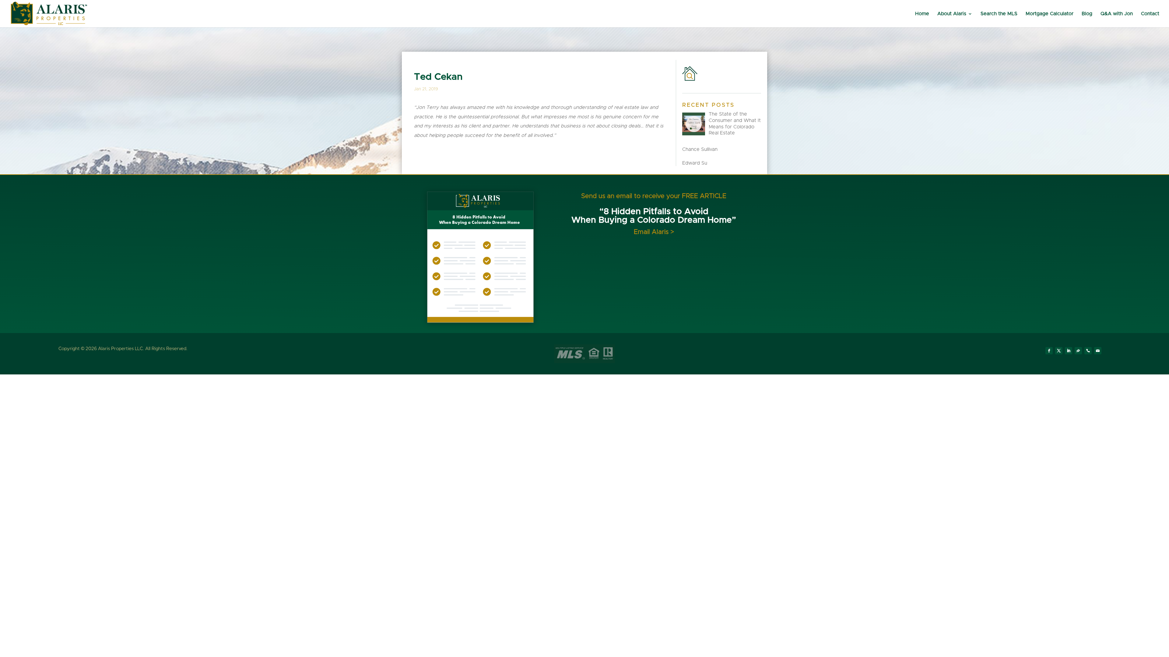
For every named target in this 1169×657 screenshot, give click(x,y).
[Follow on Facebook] (1049, 350)
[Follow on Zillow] (1078, 350)
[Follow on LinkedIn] (1068, 350)
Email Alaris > (654, 232)
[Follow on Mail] (1097, 350)
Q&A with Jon (1117, 14)
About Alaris (951, 14)
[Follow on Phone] (1088, 350)
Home (922, 14)
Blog (1087, 14)
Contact (1150, 14)
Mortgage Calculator (1049, 14)
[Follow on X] (1058, 350)
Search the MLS (999, 14)
